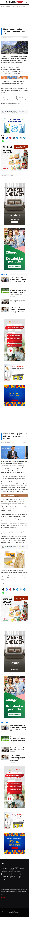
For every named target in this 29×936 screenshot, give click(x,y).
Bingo (9, 874)
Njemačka (4, 874)
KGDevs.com (17, 912)
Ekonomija (25, 37)
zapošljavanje (5, 868)
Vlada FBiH (4, 871)
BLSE (16, 868)
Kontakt (3, 897)
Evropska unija (5, 175)
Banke (3, 879)
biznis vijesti (19, 874)
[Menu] (2, 2)
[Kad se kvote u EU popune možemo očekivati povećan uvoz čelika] (14, 452)
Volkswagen (21, 868)
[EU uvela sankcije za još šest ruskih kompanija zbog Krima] (14, 47)
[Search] (27, 2)
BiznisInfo (5, 37)
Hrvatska (22, 876)
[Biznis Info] (14, 2)
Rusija (11, 175)
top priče (19, 871)
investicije (12, 871)
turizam (13, 876)
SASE (18, 876)
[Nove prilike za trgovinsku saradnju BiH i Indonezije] (5, 301)
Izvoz (12, 868)
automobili (6, 876)
